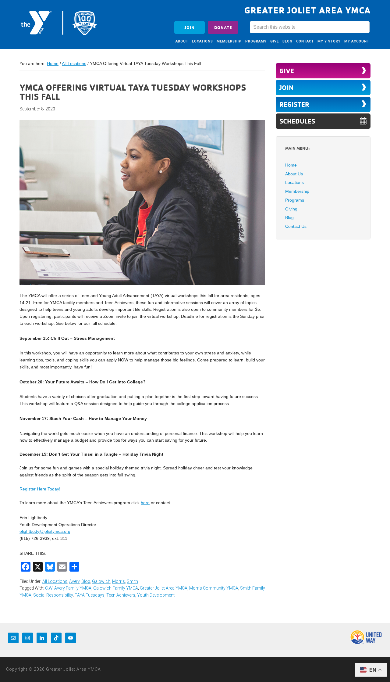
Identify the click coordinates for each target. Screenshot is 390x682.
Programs (294, 200)
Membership (297, 191)
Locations (294, 182)
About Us (294, 173)
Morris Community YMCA (213, 588)
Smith (132, 581)
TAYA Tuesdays (90, 595)
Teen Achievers (120, 595)
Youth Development (156, 595)
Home (291, 165)
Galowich (101, 581)
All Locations (54, 581)
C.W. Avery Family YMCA (68, 588)
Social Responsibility (53, 595)
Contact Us (296, 226)
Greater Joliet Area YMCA (59, 22)
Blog (85, 581)
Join (190, 27)
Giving (291, 208)
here (145, 502)
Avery (74, 581)
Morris (118, 581)
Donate (223, 27)
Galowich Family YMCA (115, 588)
